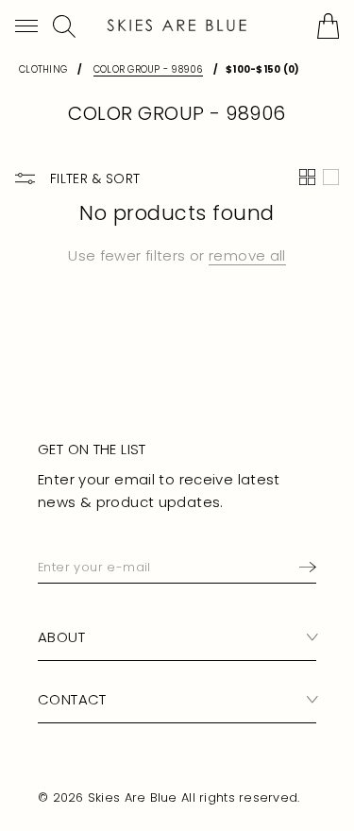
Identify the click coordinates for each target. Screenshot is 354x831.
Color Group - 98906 (148, 69)
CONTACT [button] (72, 699)
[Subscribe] (304, 567)
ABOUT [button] (61, 637)
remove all (247, 255)
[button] (26, 26)
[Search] (64, 26)
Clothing (43, 69)
